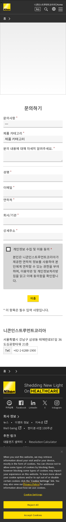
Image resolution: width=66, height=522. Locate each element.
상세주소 (10, 230)
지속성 (39, 422)
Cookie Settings (33, 494)
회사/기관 (11, 215)
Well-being (10, 428)
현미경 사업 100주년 (40, 428)
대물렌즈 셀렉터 (13, 442)
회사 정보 (9, 416)
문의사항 (10, 118)
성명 (7, 172)
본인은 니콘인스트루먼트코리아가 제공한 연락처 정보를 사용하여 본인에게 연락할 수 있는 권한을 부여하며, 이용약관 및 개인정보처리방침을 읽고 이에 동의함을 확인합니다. (36, 269)
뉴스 (6, 422)
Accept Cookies (33, 515)
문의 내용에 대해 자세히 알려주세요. (29, 148)
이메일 (8, 187)
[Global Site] (53, 9)
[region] (33, 484)
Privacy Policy (31, 484)
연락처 (8, 199)
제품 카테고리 (13, 133)
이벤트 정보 (22, 422)
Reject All (32, 504)
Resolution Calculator (43, 442)
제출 (33, 298)
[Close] (62, 452)
